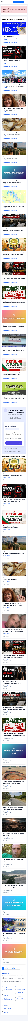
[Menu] (25, 2)
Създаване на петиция (15, 443)
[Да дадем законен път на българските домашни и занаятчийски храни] (14, 129)
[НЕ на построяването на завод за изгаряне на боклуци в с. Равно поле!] (14, 153)
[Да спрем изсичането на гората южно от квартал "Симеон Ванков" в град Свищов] (14, 321)
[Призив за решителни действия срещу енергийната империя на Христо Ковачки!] (14, 177)
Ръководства (6, 987)
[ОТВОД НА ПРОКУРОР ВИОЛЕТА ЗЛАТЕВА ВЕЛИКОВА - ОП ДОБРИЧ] (14, 105)
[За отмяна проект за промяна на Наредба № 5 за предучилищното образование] (14, 249)
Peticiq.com (4, 2)
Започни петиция (18, 1)
